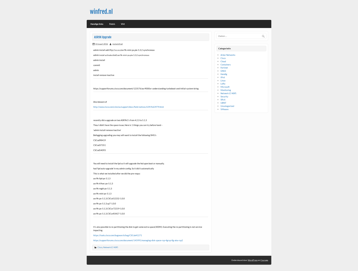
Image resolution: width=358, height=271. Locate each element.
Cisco (99, 247)
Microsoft (225, 87)
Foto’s (112, 24)
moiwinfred (117, 44)
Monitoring (226, 90)
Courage (264, 260)
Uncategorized (227, 106)
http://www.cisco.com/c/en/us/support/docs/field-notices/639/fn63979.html (128, 107)
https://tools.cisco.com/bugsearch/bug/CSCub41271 (117, 235)
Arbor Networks (228, 55)
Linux (223, 80)
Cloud (223, 61)
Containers (226, 64)
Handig (224, 74)
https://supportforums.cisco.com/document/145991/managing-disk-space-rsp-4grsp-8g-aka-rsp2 (138, 240)
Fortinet (224, 67)
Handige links (96, 24)
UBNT (223, 103)
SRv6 (223, 99)
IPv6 (223, 77)
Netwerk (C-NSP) (110, 247)
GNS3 (223, 71)
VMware (225, 109)
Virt (123, 24)
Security (224, 96)
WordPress (253, 260)
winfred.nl (101, 11)
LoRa (223, 83)
